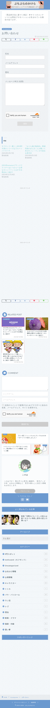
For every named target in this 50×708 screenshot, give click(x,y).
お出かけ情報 (26, 571)
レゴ (25, 606)
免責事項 (33, 702)
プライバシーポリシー (20, 702)
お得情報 (26, 577)
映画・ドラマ (26, 618)
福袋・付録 (26, 624)
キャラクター (26, 583)
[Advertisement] (25, 214)
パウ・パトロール (26, 595)
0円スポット (26, 554)
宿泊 (25, 612)
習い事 (25, 630)
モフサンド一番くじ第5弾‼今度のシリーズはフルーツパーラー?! (12, 148)
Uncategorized (7, 29)
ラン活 (25, 600)
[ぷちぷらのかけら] (25, 7)
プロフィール (25, 491)
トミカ (25, 589)
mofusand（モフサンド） (26, 560)
